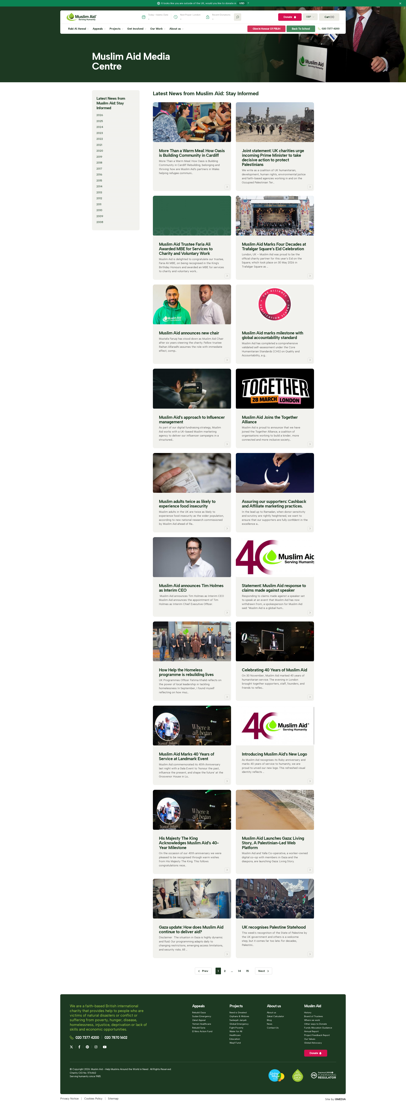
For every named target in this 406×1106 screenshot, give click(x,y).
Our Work (157, 28)
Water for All (235, 1031)
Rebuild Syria (198, 1027)
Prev (204, 971)
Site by (335, 1099)
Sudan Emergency (201, 1016)
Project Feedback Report (317, 1035)
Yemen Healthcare (201, 1024)
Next (262, 971)
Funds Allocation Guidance (318, 1027)
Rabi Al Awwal (77, 28)
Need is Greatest (238, 1012)
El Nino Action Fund (202, 1031)
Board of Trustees (313, 1016)
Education (234, 1039)
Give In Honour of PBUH (266, 28)
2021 (99, 144)
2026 (99, 115)
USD (241, 3)
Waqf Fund (235, 1042)
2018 (99, 162)
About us (175, 28)
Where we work (312, 1020)
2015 (99, 180)
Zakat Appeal (199, 1020)
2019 (99, 156)
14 (239, 971)
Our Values (309, 1039)
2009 (99, 216)
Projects (115, 28)
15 (247, 971)
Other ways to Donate (315, 1024)
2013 (99, 192)
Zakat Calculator (275, 1016)
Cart (329, 17)
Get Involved (135, 28)
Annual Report (311, 1031)
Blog (269, 1020)
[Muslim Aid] (82, 17)
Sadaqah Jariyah (238, 1020)
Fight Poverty (236, 1027)
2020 (99, 150)
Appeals (98, 28)
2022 (99, 138)
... (232, 971)
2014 (99, 186)
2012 (99, 198)
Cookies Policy (93, 1098)
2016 (99, 174)
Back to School (301, 28)
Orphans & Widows (239, 1016)
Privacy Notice (69, 1098)
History (307, 1012)
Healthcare (235, 1035)
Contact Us (273, 1027)
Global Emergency (239, 1024)
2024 (99, 127)
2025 (99, 121)
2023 (99, 133)
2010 (99, 210)
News (269, 1024)
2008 (99, 222)
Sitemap (113, 1098)
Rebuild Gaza (199, 1012)
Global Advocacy (313, 1042)
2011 (98, 204)
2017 (99, 168)
